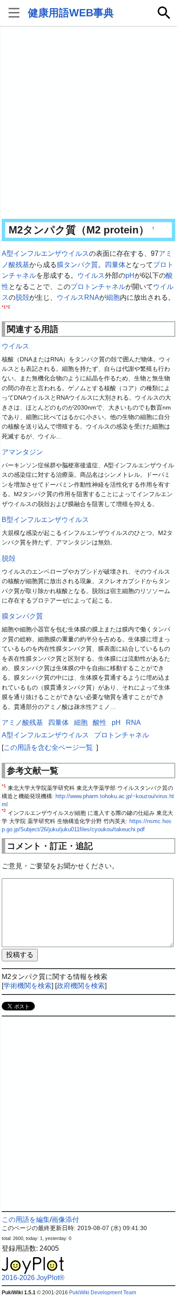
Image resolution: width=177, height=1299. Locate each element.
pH (129, 275)
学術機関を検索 (27, 985)
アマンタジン (22, 452)
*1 (4, 307)
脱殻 (22, 297)
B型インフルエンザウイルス (45, 519)
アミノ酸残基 (22, 722)
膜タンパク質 (77, 264)
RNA (91, 297)
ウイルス (91, 275)
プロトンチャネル (97, 286)
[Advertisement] (88, 123)
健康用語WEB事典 (71, 13)
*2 (8, 307)
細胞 (113, 297)
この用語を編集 (26, 1219)
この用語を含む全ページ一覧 (48, 747)
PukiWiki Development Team (102, 1293)
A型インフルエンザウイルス (45, 253)
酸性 (100, 722)
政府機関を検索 (81, 985)
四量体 (115, 264)
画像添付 (65, 1219)
